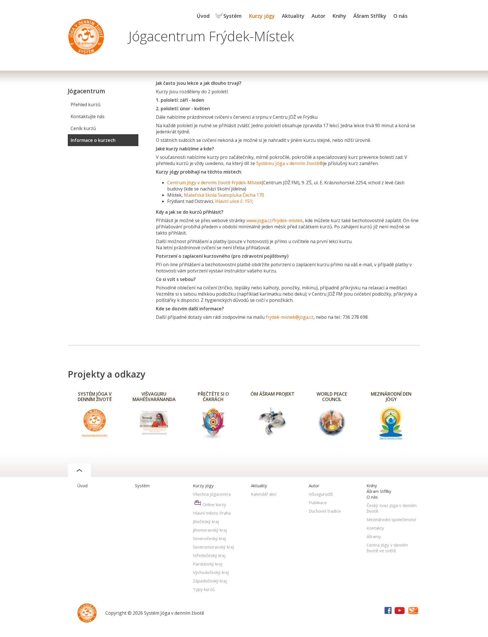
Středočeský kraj (209, 555)
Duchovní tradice (325, 511)
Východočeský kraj (211, 572)
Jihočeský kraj (206, 521)
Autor (318, 15)
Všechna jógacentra (212, 494)
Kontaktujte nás (87, 116)
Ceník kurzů (83, 128)
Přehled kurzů (86, 104)
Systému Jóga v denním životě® (289, 163)
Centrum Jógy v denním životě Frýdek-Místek (214, 182)
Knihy (339, 15)
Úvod (203, 15)
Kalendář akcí (263, 494)
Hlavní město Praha (212, 513)
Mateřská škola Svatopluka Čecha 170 (224, 195)
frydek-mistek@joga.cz (289, 317)
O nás (400, 15)
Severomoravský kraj (213, 547)
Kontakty (375, 528)
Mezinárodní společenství (391, 519)
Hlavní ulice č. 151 (233, 201)
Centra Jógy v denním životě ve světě (387, 547)
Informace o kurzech (93, 140)
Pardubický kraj (207, 564)
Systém (232, 15)
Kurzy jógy (262, 15)
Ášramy (374, 536)
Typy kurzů (204, 589)
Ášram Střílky (369, 15)
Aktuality (293, 15)
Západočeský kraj (210, 581)
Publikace (318, 502)
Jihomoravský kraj (210, 530)
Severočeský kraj (209, 538)
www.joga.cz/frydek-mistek (274, 220)
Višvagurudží (321, 494)
